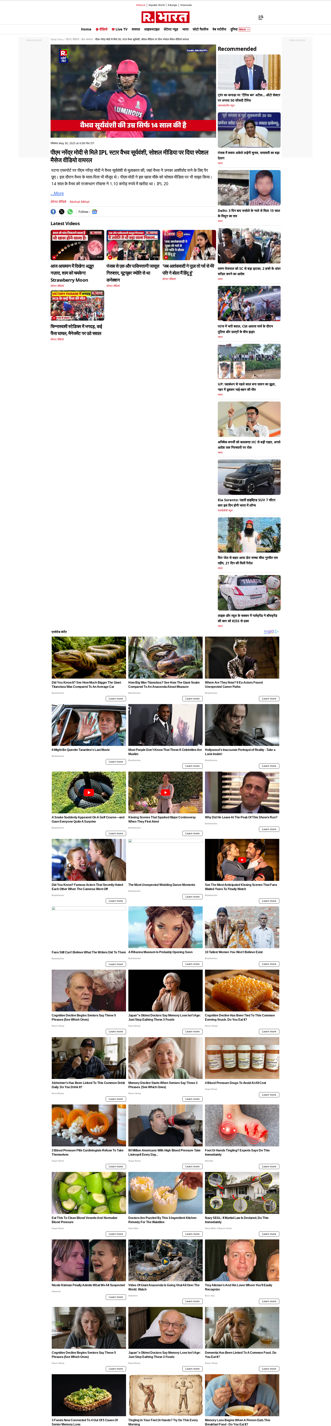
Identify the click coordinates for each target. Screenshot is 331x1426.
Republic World (157, 5)
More (242, 29)
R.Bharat (140, 5)
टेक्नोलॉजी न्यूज (225, 510)
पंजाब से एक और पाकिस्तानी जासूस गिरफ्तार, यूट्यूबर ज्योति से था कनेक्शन (133, 273)
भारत (220, 163)
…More (57, 193)
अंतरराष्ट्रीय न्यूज (226, 105)
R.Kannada (186, 5)
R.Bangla (172, 5)
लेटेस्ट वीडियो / (73, 39)
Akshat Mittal (79, 201)
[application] (133, 91)
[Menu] (259, 17)
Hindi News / (58, 39)
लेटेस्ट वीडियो (58, 201)
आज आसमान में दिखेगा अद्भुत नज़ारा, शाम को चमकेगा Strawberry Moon (72, 273)
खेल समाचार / (87, 39)
